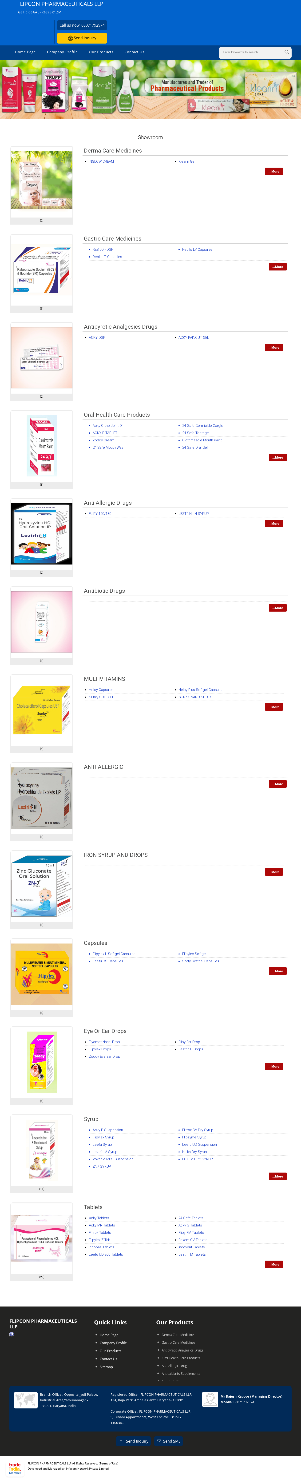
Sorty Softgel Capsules (200, 961)
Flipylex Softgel (194, 954)
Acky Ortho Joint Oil (108, 425)
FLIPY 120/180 (100, 514)
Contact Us (134, 51)
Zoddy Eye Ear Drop (104, 1056)
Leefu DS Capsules (108, 961)
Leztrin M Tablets (192, 1254)
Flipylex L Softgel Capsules (114, 954)
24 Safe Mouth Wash (109, 447)
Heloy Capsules (101, 690)
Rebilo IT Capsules (107, 257)
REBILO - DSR (103, 249)
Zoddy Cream (103, 440)
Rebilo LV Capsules (197, 249)
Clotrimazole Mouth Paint (202, 440)
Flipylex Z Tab (99, 1240)
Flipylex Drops (100, 1049)
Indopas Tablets (101, 1247)
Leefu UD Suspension (199, 1144)
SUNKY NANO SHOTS (195, 697)
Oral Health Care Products (117, 414)
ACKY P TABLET (105, 433)
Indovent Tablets (191, 1247)
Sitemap (106, 1366)
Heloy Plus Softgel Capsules (200, 690)
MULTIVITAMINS (104, 679)
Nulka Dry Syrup (194, 1152)
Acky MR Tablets (102, 1225)
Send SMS (172, 1441)
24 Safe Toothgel (196, 433)
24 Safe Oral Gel (195, 447)
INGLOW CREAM (101, 161)
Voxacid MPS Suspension (113, 1159)
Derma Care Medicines (113, 150)
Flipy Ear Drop (189, 1042)
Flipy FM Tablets (191, 1232)
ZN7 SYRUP (102, 1166)
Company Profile (62, 51)
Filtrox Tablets (100, 1232)
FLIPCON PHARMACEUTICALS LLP (60, 7)
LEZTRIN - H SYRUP (193, 514)
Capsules (95, 943)
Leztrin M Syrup (105, 1152)
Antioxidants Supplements (181, 1373)
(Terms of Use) (108, 1463)
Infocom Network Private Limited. (87, 1469)
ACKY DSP (97, 337)
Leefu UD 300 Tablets (106, 1254)
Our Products (101, 51)
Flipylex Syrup (103, 1137)
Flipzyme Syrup (194, 1137)
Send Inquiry (84, 37)
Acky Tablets (99, 1218)
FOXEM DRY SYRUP (197, 1159)
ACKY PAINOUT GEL (193, 337)
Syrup (91, 1119)
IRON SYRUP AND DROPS (116, 855)
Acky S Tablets (190, 1225)
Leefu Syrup (102, 1144)
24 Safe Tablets (190, 1218)
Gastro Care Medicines (112, 238)
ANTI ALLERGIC (103, 767)
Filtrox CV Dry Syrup (197, 1130)
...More (274, 171)
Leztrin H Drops (190, 1049)
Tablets (93, 1207)
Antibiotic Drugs (104, 591)
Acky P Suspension (108, 1130)
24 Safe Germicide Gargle (202, 425)
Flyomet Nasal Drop (104, 1042)
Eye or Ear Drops (105, 1031)
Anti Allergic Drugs (108, 503)
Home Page (25, 51)
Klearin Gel (186, 161)
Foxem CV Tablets (192, 1240)
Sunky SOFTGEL (101, 697)
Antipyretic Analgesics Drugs (120, 326)
